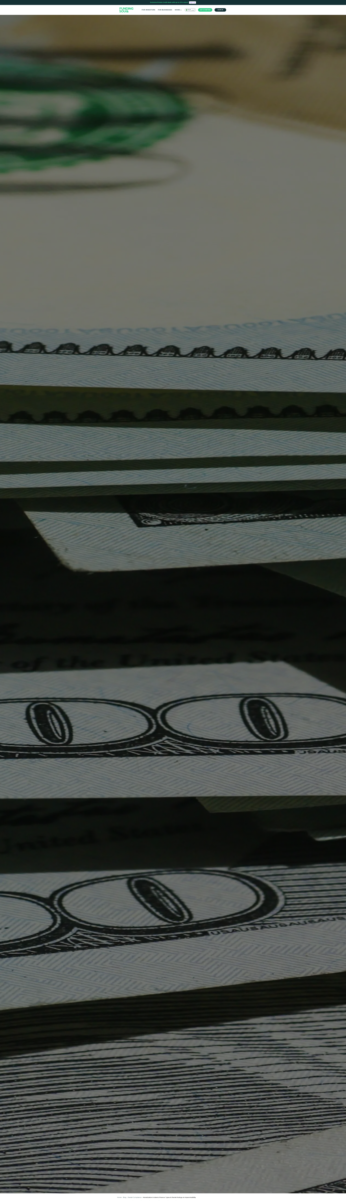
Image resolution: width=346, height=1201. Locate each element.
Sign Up (192, 2)
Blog (124, 1197)
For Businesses (165, 10)
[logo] (126, 10)
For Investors (148, 10)
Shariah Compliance (134, 1197)
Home (119, 1197)
